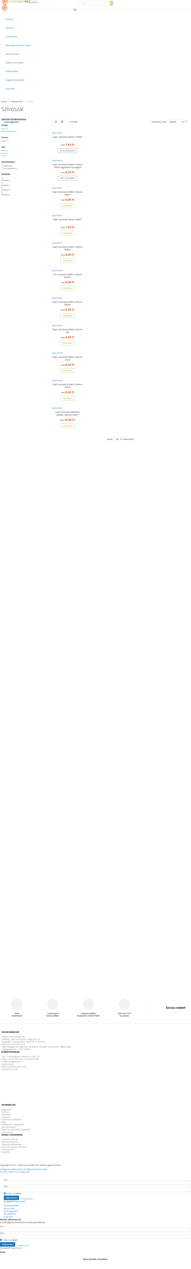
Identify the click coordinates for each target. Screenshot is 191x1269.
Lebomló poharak (9, 1139)
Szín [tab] (3, 147)
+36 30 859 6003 (31, 1059)
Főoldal (4, 101)
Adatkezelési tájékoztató (12, 1124)
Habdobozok (7, 1149)
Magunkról (6, 1109)
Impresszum (7, 1132)
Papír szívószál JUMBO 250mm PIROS (67, 386)
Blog (3, 1122)
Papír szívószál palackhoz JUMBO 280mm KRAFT (67, 413)
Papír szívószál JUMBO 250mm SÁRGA (67, 303)
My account (9, 1208)
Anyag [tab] (4, 125)
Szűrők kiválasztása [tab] (13, 119)
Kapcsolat (8, 1216)
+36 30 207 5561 (15, 1059)
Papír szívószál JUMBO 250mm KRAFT (67, 193)
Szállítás (34, 2)
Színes (4, 153)
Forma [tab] (4, 137)
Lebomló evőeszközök (11, 1144)
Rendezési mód (159, 121)
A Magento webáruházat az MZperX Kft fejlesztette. (24, 1169)
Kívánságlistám (11, 1211)
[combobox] (96, 3)
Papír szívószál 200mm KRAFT (67, 219)
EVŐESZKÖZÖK (16, 101)
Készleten (8, 166)
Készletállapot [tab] (8, 162)
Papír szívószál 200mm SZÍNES (67, 136)
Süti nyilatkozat (8, 1127)
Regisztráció (20, 1201)
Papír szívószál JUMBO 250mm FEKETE (67, 248)
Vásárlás (5, 1112)
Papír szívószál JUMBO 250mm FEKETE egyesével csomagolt (67, 166)
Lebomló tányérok (9, 1142)
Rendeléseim (10, 1214)
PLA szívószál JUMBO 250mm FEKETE (67, 276)
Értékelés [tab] (5, 174)
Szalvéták (5, 1152)
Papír (4, 128)
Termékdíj (6, 1114)
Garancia (5, 1117)
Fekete (4, 150)
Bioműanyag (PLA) (8, 131)
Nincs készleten (10, 168)
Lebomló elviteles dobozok (13, 1147)
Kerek (4, 141)
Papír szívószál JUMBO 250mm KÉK (67, 331)
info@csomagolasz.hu (11, 1061)
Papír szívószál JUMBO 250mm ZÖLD (67, 358)
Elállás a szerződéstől (11, 1119)
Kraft (4, 156)
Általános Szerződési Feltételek (15, 1129)
